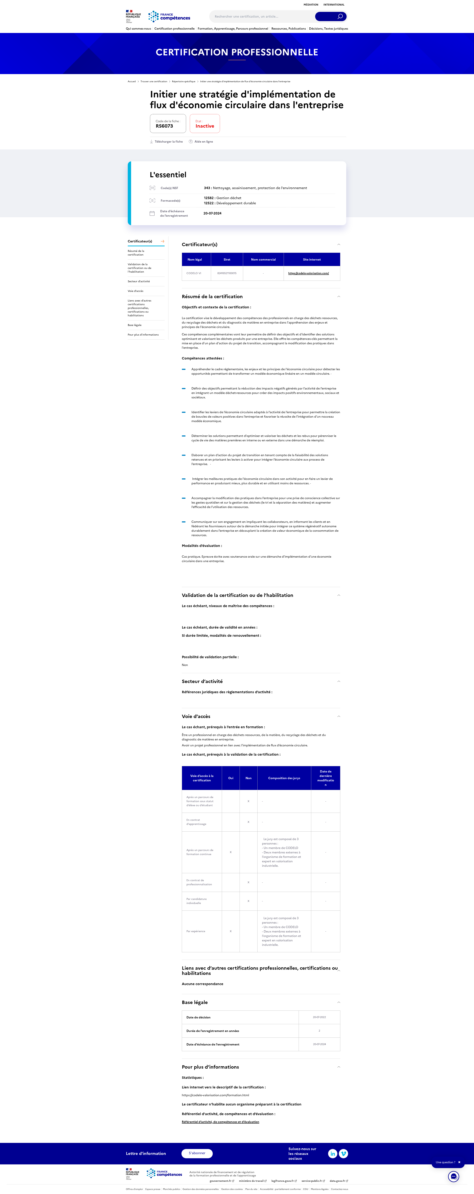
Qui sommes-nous (138, 28)
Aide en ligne (204, 141)
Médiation (311, 4)
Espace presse (152, 1189)
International (333, 4)
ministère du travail (251, 1181)
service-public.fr (312, 1181)
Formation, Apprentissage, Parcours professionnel (233, 28)
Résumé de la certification (212, 296)
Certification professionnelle (174, 28)
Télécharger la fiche (169, 141)
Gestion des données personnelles (201, 1189)
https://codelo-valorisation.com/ (308, 273)
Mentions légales (319, 1189)
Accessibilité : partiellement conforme (280, 1189)
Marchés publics (171, 1189)
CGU (305, 1189)
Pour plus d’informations (210, 1066)
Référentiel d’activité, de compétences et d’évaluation (220, 1122)
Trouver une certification (154, 81)
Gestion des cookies (232, 1189)
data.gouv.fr (337, 1181)
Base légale (195, 1002)
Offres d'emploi (134, 1189)
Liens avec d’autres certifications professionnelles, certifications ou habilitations (260, 970)
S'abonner (197, 1152)
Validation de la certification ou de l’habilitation (237, 595)
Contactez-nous (339, 1189)
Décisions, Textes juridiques (328, 28)
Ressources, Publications (288, 28)
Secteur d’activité (202, 681)
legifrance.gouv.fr (282, 1181)
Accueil (132, 81)
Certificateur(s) (199, 244)
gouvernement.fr (220, 1181)
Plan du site (251, 1189)
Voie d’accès (196, 716)
